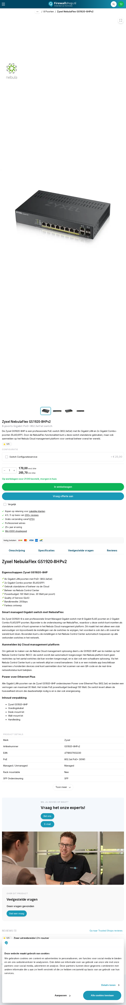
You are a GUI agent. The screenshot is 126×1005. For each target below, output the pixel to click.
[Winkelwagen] (121, 4)
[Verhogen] (14, 470)
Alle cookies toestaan (102, 995)
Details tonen (108, 985)
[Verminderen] (4, 470)
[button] (63, 456)
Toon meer (61, 787)
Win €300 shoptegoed (16, 531)
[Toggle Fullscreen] (121, 20)
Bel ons (47, 816)
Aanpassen (61, 995)
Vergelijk (12, 504)
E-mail (47, 824)
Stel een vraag (16, 913)
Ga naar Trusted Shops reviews (106, 930)
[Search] (114, 4)
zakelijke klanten (37, 511)
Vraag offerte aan (63, 496)
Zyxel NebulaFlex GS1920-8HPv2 (75, 11)
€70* (32, 519)
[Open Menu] (3, 4)
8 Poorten (48, 11)
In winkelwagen (63, 486)
